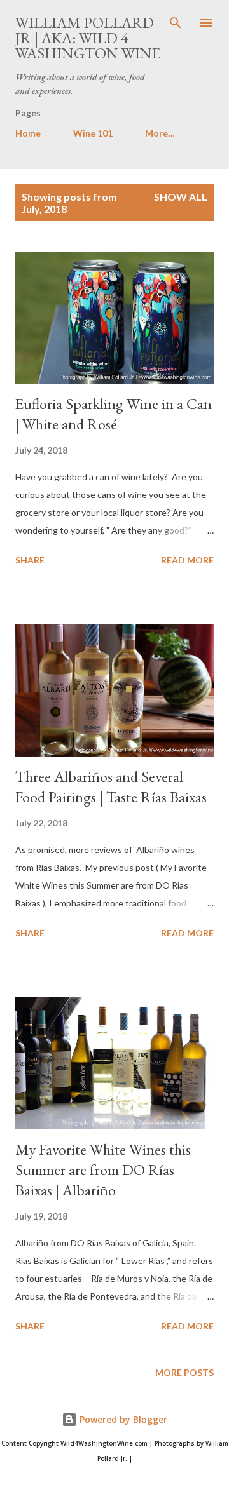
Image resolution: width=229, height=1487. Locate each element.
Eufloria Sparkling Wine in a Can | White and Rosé (113, 414)
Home (28, 133)
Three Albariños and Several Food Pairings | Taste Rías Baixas (111, 787)
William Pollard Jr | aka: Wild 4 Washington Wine (87, 38)
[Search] (175, 22)
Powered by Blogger (122, 1419)
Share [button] (30, 560)
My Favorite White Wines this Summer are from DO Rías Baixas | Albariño (103, 1170)
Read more (187, 560)
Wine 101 (93, 133)
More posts (184, 1372)
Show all (180, 197)
